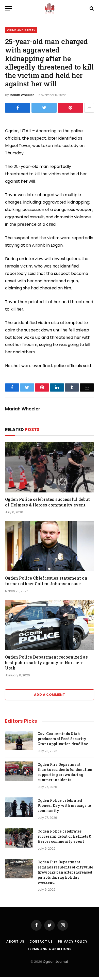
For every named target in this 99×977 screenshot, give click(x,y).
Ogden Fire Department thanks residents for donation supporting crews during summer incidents (65, 772)
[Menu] (8, 8)
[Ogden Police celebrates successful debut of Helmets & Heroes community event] (49, 467)
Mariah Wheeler (22, 95)
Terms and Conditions (50, 949)
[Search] (91, 8)
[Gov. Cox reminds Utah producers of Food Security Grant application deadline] (19, 740)
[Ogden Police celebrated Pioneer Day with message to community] (19, 807)
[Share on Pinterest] (70, 108)
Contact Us (41, 941)
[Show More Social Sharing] (89, 108)
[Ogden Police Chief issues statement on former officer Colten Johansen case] (49, 546)
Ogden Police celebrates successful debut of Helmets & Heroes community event (47, 502)
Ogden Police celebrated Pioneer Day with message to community (64, 805)
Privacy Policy (73, 941)
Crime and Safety (21, 30)
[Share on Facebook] (17, 108)
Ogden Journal (55, 961)
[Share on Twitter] (44, 108)
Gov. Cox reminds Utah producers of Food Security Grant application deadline (63, 738)
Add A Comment (49, 694)
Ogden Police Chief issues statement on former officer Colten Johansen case (46, 580)
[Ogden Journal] (49, 8)
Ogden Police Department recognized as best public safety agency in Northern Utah (46, 662)
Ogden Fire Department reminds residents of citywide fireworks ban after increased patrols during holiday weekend (65, 872)
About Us (15, 941)
